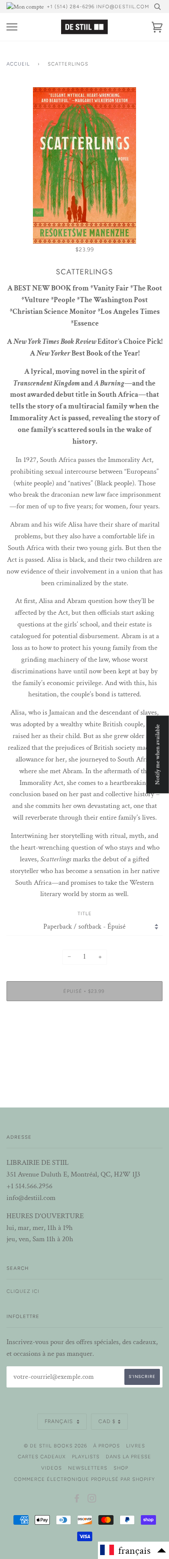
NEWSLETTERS (87, 1468)
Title (85, 913)
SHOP (121, 1468)
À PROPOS (106, 1446)
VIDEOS (51, 1468)
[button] (133, 1550)
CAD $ (107, 1421)
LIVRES (135, 1446)
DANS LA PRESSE (128, 1457)
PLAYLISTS (86, 1457)
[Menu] (11, 27)
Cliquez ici (22, 1291)
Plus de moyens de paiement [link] (85, 1038)
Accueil (18, 64)
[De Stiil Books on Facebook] (76, 1500)
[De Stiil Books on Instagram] (92, 1500)
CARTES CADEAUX (42, 1457)
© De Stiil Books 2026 (55, 1446)
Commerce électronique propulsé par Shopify (84, 1479)
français (60, 1421)
